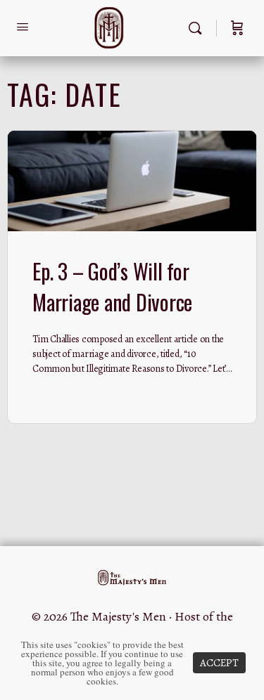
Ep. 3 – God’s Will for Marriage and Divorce (112, 286)
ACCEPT (219, 663)
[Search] (198, 28)
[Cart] (237, 28)
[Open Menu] (22, 27)
